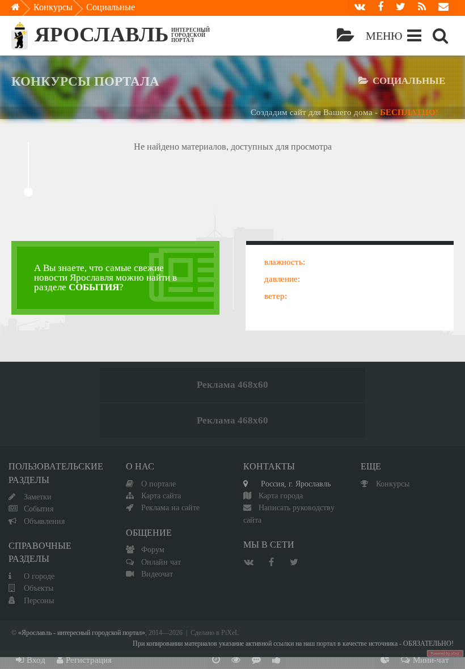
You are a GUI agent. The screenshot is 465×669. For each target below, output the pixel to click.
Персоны (39, 600)
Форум (152, 549)
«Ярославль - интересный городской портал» (81, 633)
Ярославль (101, 34)
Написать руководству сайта (289, 513)
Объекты (38, 587)
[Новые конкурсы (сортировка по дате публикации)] (216, 660)
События (38, 508)
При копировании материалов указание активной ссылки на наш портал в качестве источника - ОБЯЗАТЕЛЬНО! (293, 643)
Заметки (38, 496)
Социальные (110, 7)
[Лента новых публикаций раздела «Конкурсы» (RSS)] (422, 8)
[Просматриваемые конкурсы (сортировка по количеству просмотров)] (236, 660)
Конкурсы (53, 7)
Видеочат (157, 573)
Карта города (281, 495)
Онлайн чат (161, 561)
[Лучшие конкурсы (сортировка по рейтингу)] (276, 660)
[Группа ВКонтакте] (359, 8)
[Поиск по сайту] (440, 36)
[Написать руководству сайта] (443, 8)
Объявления (44, 521)
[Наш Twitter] (401, 8)
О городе (39, 576)
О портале (158, 483)
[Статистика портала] (385, 660)
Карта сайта (161, 495)
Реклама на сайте (170, 507)
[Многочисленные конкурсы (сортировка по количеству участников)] (256, 660)
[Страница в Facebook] (380, 8)
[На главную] (23, 10)
